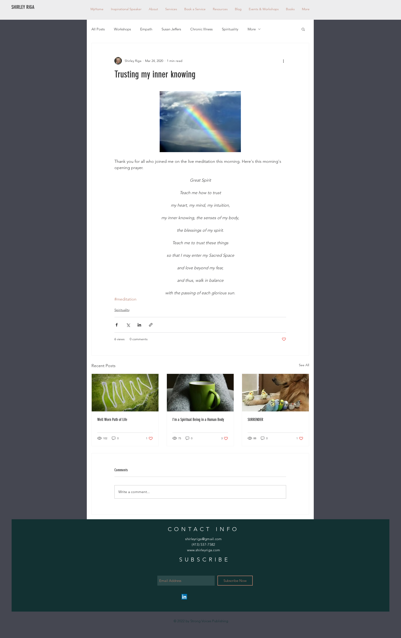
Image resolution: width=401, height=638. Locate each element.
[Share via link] (151, 325)
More (252, 29)
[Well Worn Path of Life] (125, 392)
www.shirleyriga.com (203, 550)
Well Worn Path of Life (112, 419)
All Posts (98, 29)
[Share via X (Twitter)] (128, 325)
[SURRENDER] (275, 392)
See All (304, 365)
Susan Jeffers (171, 29)
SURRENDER (255, 419)
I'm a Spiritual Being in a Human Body (198, 419)
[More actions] (283, 61)
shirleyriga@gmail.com (203, 539)
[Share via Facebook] (116, 325)
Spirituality (230, 29)
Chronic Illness (201, 29)
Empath (146, 29)
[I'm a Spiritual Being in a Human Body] (200, 392)
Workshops (122, 29)
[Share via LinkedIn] (139, 325)
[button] (220, 9)
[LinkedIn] (184, 597)
